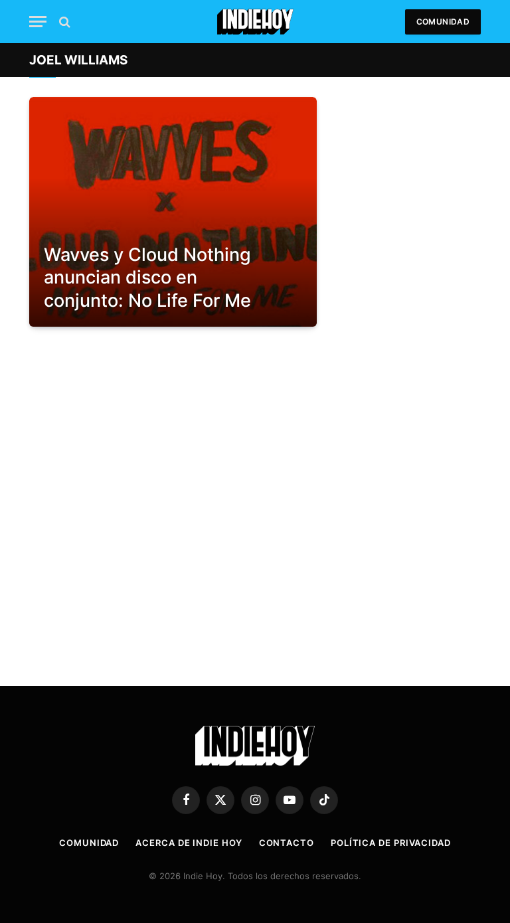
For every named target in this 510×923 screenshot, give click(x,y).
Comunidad (442, 22)
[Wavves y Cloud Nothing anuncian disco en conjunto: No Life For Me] (173, 212)
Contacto (286, 842)
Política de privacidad (391, 842)
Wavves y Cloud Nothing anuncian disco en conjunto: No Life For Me (147, 277)
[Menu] (37, 22)
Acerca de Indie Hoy (188, 842)
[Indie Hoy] (255, 21)
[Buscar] (63, 22)
